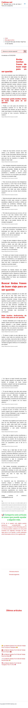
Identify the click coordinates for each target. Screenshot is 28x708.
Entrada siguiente (14, 574)
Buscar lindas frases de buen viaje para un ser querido (14, 286)
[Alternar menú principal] (24, 3)
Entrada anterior (14, 571)
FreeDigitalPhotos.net (7, 497)
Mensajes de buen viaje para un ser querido (11, 116)
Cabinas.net (7, 2)
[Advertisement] (14, 23)
